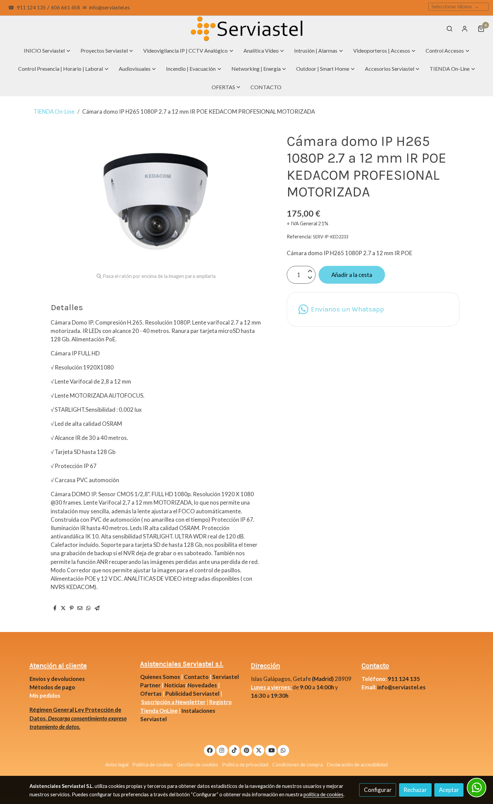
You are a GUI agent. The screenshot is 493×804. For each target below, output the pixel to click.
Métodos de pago (52, 687)
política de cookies (323, 794)
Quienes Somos (160, 676)
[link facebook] (209, 750)
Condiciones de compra (297, 764)
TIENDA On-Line (54, 111)
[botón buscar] (449, 28)
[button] (47, 51)
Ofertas (151, 693)
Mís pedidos (45, 695)
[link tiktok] (234, 750)
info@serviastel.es (109, 7)
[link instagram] (222, 750)
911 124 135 (31, 7)
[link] (246, 29)
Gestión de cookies (197, 764)
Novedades (202, 685)
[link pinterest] (246, 750)
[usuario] (465, 28)
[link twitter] (259, 750)
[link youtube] (271, 750)
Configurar (378, 789)
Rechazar (415, 789)
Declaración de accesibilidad (357, 764)
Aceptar (449, 789)
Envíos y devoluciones (57, 678)
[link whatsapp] (283, 750)
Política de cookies (152, 764)
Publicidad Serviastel (192, 693)
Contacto (196, 676)
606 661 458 (65, 7)
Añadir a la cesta (351, 274)
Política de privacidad (245, 764)
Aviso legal (116, 764)
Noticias (174, 685)
